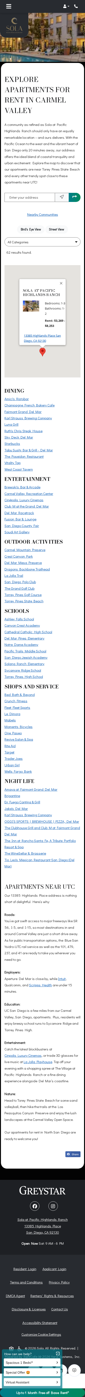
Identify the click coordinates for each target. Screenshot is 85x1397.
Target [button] (9, 752)
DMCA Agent (16, 1295)
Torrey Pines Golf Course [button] (23, 594)
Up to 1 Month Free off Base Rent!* (42, 1392)
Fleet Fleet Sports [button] (17, 707)
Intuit (62, 978)
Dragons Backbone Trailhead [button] (27, 569)
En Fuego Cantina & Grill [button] (22, 802)
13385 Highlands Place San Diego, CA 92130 (45, 338)
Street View (58, 229)
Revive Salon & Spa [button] (18, 739)
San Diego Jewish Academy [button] (25, 657)
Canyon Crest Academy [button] (22, 625)
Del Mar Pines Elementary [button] (24, 638)
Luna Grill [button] (11, 424)
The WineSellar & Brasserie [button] (25, 853)
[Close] (61, 283)
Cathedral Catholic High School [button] (28, 631)
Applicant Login (55, 1268)
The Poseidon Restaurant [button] (24, 456)
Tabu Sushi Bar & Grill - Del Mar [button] (28, 450)
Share (76, 1154)
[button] (66, 6)
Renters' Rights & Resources (53, 1295)
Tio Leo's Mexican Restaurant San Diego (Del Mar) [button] (39, 862)
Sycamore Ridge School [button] (22, 670)
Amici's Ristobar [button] (16, 398)
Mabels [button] (10, 720)
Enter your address (23, 197)
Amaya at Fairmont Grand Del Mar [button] (30, 789)
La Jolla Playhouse (38, 1061)
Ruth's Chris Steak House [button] (23, 430)
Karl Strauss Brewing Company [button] (28, 418)
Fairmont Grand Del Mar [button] (23, 411)
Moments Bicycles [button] (18, 726)
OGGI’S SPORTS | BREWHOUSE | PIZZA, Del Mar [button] (41, 821)
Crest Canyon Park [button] (18, 556)
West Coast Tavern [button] (18, 469)
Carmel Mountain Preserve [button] (24, 549)
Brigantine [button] (12, 795)
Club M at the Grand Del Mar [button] (26, 506)
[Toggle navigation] (9, 6)
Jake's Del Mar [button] (16, 808)
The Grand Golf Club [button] (19, 588)
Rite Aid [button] (10, 745)
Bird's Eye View (33, 229)
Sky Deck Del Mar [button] (18, 437)
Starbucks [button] (12, 443)
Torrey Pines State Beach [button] (23, 601)
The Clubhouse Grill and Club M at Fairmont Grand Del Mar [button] (42, 830)
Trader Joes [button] (13, 758)
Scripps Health (40, 984)
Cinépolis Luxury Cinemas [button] (23, 499)
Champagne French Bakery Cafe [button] (29, 405)
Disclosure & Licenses (30, 1308)
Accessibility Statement (40, 1322)
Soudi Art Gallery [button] (17, 532)
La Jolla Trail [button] (13, 575)
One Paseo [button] (13, 733)
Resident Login (25, 1268)
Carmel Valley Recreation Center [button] (28, 493)
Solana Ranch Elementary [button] (24, 663)
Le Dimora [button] (12, 713)
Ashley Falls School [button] (19, 619)
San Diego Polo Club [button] (20, 581)
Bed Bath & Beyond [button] (19, 694)
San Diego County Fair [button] (21, 525)
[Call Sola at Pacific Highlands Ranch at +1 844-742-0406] (76, 6)
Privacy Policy (60, 1282)
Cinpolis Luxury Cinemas (23, 1055)
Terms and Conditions (27, 1282)
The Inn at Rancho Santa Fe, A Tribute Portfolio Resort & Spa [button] (40, 843)
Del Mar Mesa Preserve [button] (23, 562)
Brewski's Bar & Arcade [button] (22, 487)
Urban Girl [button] (12, 765)
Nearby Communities (42, 214)
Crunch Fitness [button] (15, 700)
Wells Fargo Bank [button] (18, 771)
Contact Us (59, 1309)
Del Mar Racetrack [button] (19, 512)
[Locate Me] (62, 197)
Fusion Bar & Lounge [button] (20, 519)
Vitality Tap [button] (12, 462)
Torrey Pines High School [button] (23, 676)
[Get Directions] (75, 197)
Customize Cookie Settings (41, 1334)
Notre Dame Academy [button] (21, 644)
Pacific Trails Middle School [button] (25, 651)
